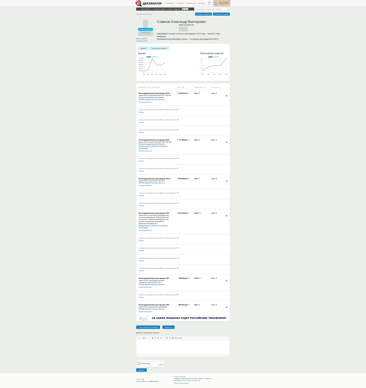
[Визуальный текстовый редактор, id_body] (183, 347)
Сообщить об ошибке (221, 14)
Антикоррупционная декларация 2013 (154, 213)
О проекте (180, 3)
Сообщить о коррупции (203, 14)
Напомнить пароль (223, 3)
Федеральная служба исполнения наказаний (153, 147)
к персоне (156, 333)
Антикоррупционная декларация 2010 (154, 305)
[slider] (139, 78)
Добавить (141, 370)
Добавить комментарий (147, 333)
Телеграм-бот (170, 3)
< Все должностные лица (144, 14)
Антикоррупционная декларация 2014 (154, 179)
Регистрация (226, 2)
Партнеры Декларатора (181, 383)
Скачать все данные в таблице (148, 327)
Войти (220, 2)
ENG (209, 2)
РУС (209, 4)
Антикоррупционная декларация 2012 (154, 278)
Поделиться (168, 327)
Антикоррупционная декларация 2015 (154, 140)
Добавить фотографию (145, 29)
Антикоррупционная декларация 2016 (154, 93)
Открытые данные (179, 376)
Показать (141, 112)
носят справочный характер (191, 380)
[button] (138, 338)
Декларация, (143, 87)
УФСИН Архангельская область (152, 99)
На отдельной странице (159, 48)
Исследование (191, 3)
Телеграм (201, 3)
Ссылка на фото (145, 33)
